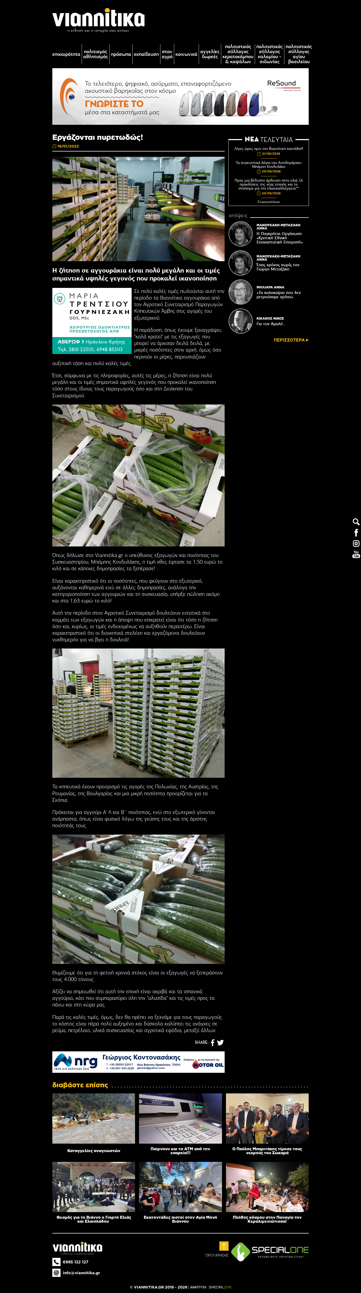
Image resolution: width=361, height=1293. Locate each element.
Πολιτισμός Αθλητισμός (95, 54)
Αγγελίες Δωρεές (210, 54)
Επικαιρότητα (66, 54)
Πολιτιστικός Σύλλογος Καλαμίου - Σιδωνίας (269, 54)
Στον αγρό (167, 54)
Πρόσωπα (121, 54)
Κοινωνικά (186, 54)
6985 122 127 (75, 1262)
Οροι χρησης (217, 1255)
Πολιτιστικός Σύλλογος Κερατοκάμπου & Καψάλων (238, 54)
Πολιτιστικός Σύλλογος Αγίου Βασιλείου (299, 54)
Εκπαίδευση (146, 54)
